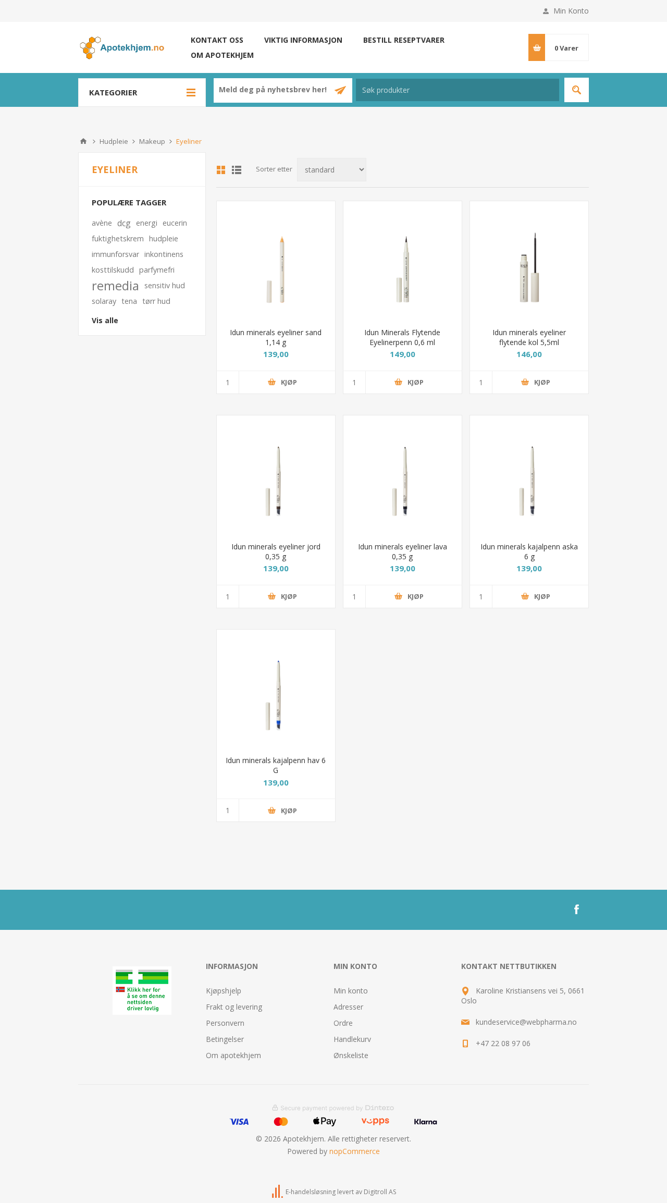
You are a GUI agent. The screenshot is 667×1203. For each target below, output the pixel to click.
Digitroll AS (380, 1192)
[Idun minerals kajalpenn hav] (276, 689)
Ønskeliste (351, 1055)
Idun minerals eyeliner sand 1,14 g (276, 337)
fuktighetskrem (118, 238)
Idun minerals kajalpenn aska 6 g (529, 551)
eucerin (175, 223)
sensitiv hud (164, 285)
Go (576, 90)
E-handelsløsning (311, 1192)
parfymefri (157, 270)
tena (129, 301)
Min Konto (571, 11)
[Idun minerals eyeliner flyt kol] (529, 260)
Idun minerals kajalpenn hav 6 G (276, 765)
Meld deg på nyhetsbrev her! (274, 89)
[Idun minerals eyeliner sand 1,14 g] (276, 260)
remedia (115, 285)
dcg (124, 223)
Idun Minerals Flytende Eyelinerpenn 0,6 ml (402, 337)
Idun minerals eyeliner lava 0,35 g (402, 551)
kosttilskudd (113, 270)
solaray (104, 301)
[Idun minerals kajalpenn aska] (529, 474)
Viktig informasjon (303, 40)
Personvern (225, 1023)
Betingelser (225, 1039)
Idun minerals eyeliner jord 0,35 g (275, 551)
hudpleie (163, 238)
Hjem (83, 141)
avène (102, 223)
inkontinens (163, 254)
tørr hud (156, 301)
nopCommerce (354, 1151)
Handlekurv (352, 1039)
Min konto (351, 991)
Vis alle (105, 320)
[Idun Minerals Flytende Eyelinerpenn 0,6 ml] (402, 260)
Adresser (348, 1007)
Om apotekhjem (222, 55)
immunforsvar (115, 254)
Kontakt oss (217, 40)
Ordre (343, 1023)
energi (146, 223)
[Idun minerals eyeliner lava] (402, 474)
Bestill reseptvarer (403, 40)
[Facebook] (576, 909)
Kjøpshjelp (223, 991)
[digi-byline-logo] (278, 1192)
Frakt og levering (234, 1007)
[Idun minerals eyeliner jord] (276, 474)
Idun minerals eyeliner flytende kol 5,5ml (529, 337)
